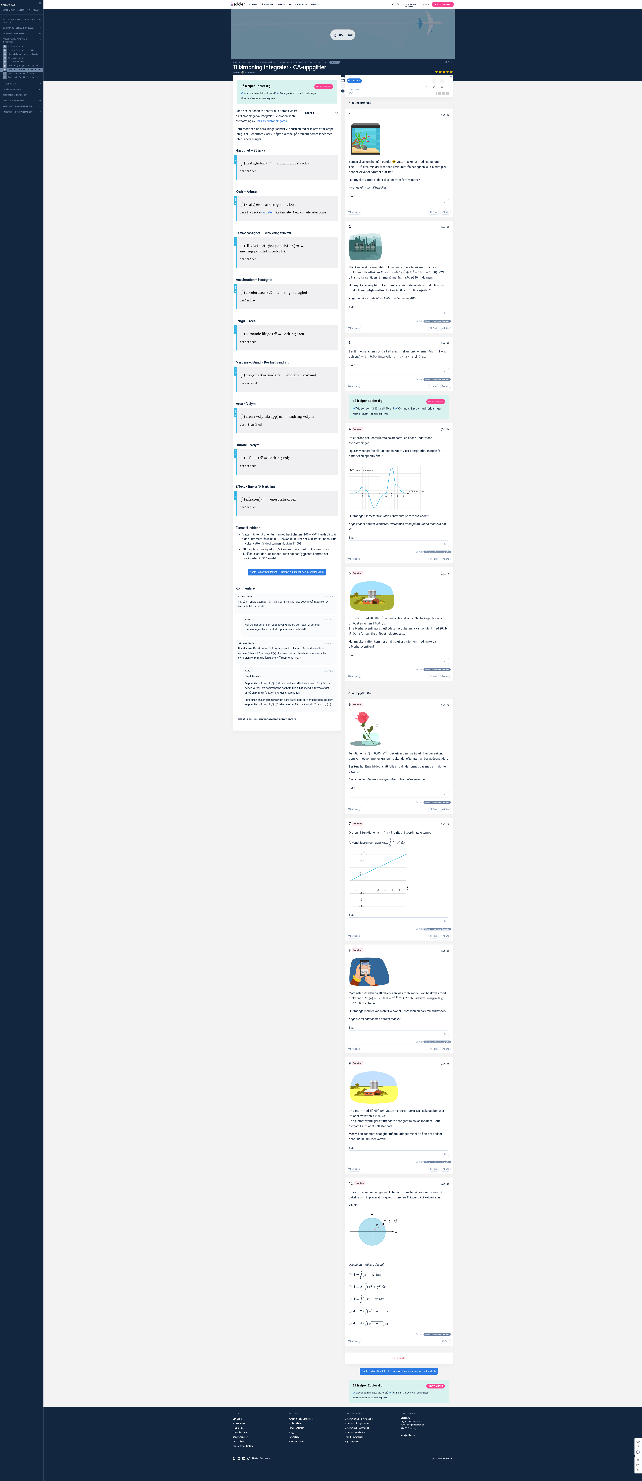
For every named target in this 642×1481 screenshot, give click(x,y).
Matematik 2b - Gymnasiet (357, 1423)
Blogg (281, 4)
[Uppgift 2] (438, 93)
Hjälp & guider (239, 1428)
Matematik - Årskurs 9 (355, 1432)
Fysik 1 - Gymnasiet (354, 1437)
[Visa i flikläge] (342, 80)
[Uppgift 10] (448, 93)
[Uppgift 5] (442, 93)
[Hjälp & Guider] (638, 1441)
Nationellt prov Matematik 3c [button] (17, 112)
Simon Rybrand (250, 72)
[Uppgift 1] (436, 93)
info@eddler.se (408, 1435)
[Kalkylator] (637, 1459)
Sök (397, 5)
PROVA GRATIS (323, 86)
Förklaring (355, 212)
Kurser (253, 4)
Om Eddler (237, 1419)
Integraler (335, 62)
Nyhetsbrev (294, 1437)
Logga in (425, 5)
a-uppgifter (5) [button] (361, 693)
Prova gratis (442, 4)
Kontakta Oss (239, 1423)
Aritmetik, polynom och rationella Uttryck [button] (20, 21)
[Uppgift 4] (440, 93)
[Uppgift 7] (444, 93)
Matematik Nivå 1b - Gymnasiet (359, 1419)
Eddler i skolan (295, 1423)
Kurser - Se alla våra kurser (301, 1419)
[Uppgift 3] (439, 93)
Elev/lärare (409, 5)
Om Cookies (238, 1441)
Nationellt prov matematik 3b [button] (17, 106)
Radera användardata (243, 1446)
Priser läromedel (296, 1441)
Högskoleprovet (352, 1441)
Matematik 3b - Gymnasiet (357, 1428)
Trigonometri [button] (9, 84)
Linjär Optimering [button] (12, 89)
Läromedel (267, 4)
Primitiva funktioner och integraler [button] (15, 40)
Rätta (446, 212)
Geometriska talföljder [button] (15, 95)
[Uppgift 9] (447, 93)
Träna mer (355, 80)
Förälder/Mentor (296, 1428)
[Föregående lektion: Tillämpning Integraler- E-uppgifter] (319, 62)
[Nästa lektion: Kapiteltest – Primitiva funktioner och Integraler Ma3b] (325, 62)
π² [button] (445, 202)
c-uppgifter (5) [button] (361, 103)
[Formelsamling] (638, 1446)
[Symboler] (637, 1470)
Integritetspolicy (240, 1437)
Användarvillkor (240, 1432)
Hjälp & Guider (298, 4)
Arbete (267, 212)
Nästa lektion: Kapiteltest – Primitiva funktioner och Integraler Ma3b (287, 571)
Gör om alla (398, 1358)
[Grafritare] (637, 1464)
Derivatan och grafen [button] (13, 34)
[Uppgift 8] (446, 93)
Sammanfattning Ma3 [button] (13, 101)
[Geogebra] (638, 1452)
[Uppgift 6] (443, 93)
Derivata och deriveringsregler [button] (18, 28)
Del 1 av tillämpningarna (271, 121)
